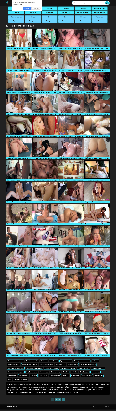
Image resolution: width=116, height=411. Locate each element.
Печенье (65, 375)
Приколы (16, 21)
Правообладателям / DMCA (101, 407)
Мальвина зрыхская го (88, 364)
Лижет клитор (55, 372)
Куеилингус (75, 375)
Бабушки (100, 21)
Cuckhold (44, 361)
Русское (16, 12)
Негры (33, 17)
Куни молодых (87, 375)
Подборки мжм (31, 372)
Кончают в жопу (99, 12)
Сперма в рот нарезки (68, 368)
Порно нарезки (12, 406)
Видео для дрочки (51, 368)
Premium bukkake (32, 361)
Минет (49, 8)
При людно (43, 375)
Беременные (66, 21)
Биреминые (44, 372)
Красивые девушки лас (34, 368)
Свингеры (99, 17)
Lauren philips (23, 375)
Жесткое (83, 8)
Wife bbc (95, 361)
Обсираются (95, 372)
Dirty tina (74, 372)
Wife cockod (99, 375)
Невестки (83, 21)
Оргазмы (33, 12)
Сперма (66, 8)
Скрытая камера (16, 17)
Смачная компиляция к (16, 372)
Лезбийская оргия (98, 368)
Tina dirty (66, 372)
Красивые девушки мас (16, 368)
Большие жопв (73, 364)
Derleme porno (55, 375)
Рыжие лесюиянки (46, 364)
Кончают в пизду (83, 12)
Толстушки (49, 21)
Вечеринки (33, 21)
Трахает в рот (12, 375)
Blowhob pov (84, 372)
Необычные (50, 12)
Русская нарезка (65, 361)
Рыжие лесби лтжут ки (29, 364)
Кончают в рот (66, 12)
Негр (9, 379)
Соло (49, 17)
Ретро (66, 17)
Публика (34, 375)
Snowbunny (54, 361)
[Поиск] (107, 2)
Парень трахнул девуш (15, 361)
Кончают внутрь (99, 8)
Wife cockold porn (13, 364)
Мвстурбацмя (60, 364)
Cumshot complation (20, 379)
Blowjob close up (83, 368)
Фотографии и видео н (82, 361)
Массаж (82, 17)
